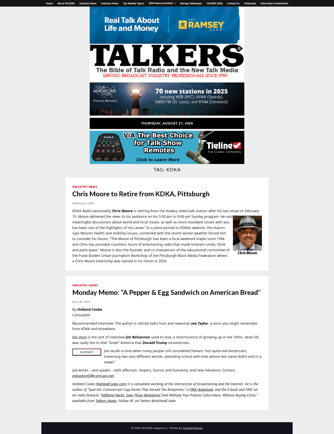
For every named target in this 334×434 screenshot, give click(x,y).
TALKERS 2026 (214, 3)
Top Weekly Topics (133, 3)
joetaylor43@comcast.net (93, 375)
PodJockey (250, 3)
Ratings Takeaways (191, 3)
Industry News (87, 3)
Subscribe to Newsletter (274, 3)
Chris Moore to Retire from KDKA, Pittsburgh (141, 194)
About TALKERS (66, 3)
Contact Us (233, 3)
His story (79, 337)
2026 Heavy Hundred (161, 3)
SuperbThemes (193, 428)
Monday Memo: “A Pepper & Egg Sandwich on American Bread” (166, 292)
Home (49, 3)
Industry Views (109, 3)
